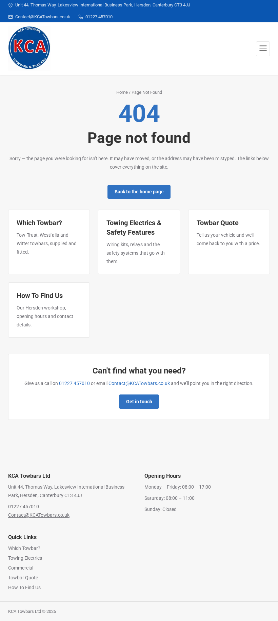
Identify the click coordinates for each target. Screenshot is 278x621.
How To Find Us (24, 587)
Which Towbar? (24, 548)
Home (122, 92)
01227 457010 (74, 383)
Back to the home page (139, 191)
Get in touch (139, 401)
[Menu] (263, 48)
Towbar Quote (23, 577)
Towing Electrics (25, 558)
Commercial (20, 568)
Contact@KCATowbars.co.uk (139, 383)
